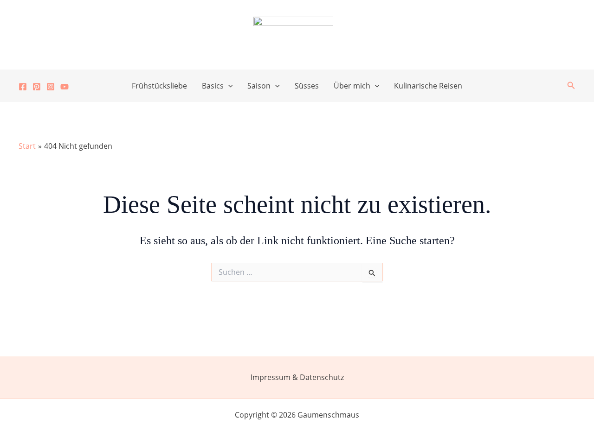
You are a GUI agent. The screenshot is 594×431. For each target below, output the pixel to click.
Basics (213, 86)
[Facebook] (23, 86)
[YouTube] (64, 86)
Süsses (307, 86)
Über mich (352, 86)
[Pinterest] (36, 86)
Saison (259, 86)
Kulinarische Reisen (428, 86)
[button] (228, 86)
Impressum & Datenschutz (297, 377)
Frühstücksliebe (159, 86)
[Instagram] (50, 86)
